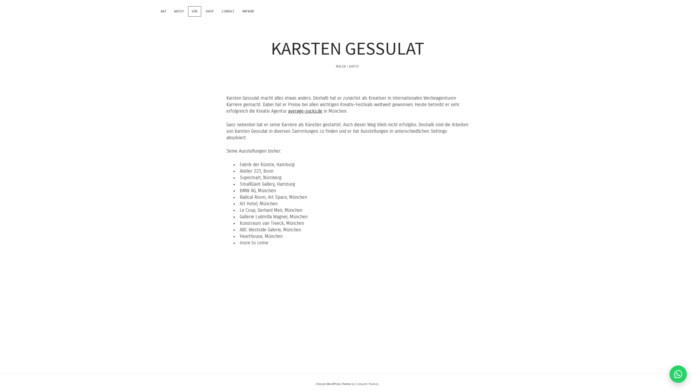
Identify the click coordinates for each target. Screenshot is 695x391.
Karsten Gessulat (347, 48)
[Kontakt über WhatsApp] (678, 374)
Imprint (248, 11)
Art (163, 11)
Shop (210, 11)
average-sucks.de (305, 111)
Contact (228, 11)
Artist (179, 11)
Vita (194, 11)
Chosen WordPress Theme (333, 384)
